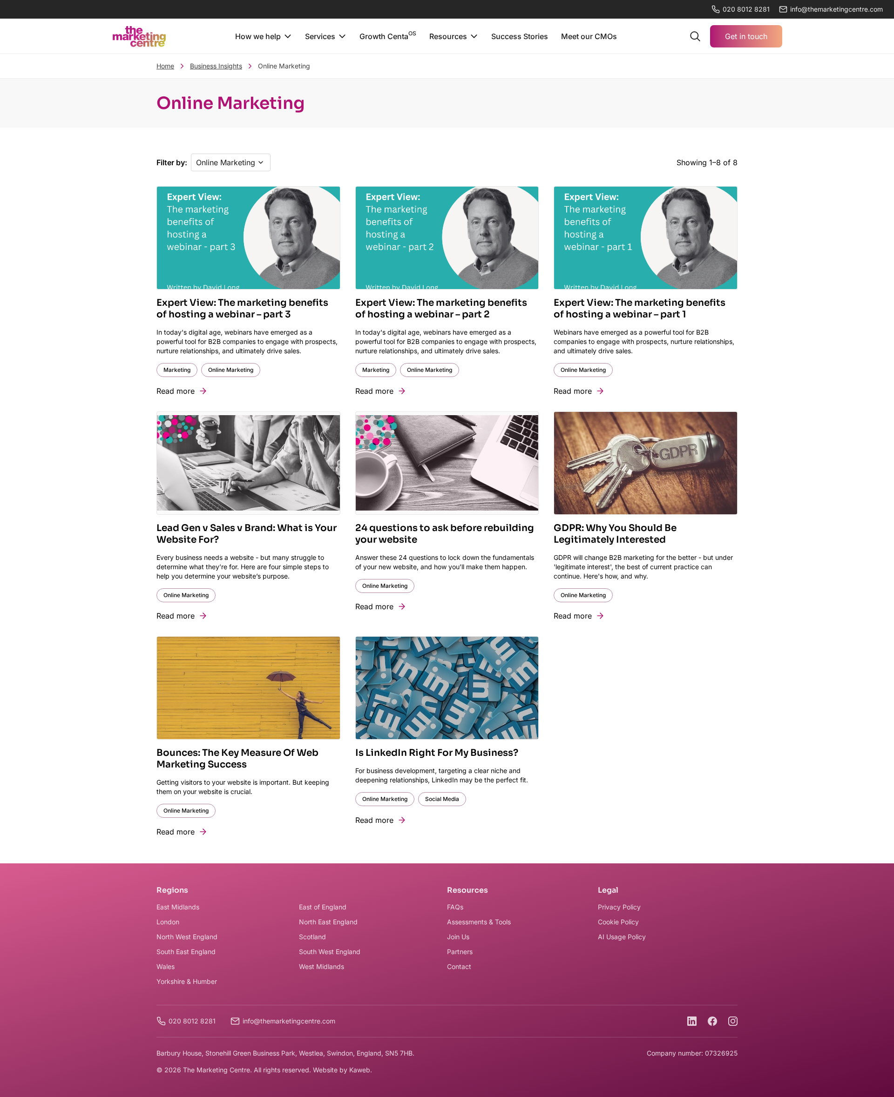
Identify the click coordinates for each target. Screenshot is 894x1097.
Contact (459, 966)
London (167, 922)
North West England (186, 937)
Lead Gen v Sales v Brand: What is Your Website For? (246, 533)
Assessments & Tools (479, 922)
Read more (175, 391)
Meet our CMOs (589, 36)
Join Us (458, 937)
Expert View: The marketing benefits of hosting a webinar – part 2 (441, 308)
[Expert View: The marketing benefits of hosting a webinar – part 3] (248, 238)
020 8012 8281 (746, 9)
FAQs (455, 907)
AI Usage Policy (622, 937)
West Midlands (321, 966)
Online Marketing (230, 369)
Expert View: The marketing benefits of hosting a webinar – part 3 (242, 308)
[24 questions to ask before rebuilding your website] (447, 463)
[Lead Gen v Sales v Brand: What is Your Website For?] (248, 463)
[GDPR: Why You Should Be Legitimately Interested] (645, 463)
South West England (329, 952)
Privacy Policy (619, 907)
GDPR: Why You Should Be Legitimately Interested (615, 533)
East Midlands (177, 907)
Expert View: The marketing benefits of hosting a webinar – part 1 (639, 308)
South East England (186, 952)
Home (165, 66)
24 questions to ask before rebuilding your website (444, 533)
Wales (165, 966)
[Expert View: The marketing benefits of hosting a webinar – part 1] (645, 238)
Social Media (442, 798)
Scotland (312, 937)
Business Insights (216, 66)
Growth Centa (387, 35)
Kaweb (359, 1070)
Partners (460, 952)
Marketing (176, 369)
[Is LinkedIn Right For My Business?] (447, 688)
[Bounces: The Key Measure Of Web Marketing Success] (248, 688)
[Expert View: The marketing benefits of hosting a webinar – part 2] (447, 238)
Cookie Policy (618, 922)
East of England (322, 907)
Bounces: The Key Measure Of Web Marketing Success (237, 758)
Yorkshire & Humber (186, 981)
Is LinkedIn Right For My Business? (436, 753)
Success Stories (519, 36)
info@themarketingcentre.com (289, 1021)
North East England (328, 922)
